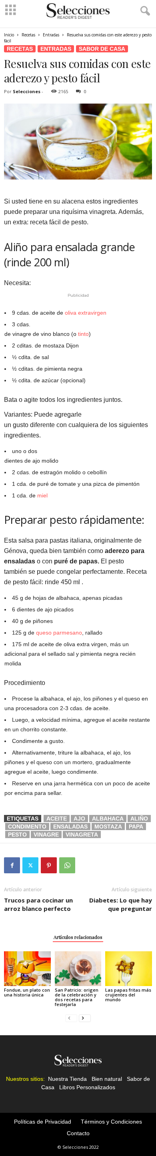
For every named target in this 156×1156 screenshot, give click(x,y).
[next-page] (85, 1018)
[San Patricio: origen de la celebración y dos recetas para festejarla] (78, 968)
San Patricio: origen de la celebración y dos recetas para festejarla (76, 997)
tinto (83, 334)
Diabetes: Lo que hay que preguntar (120, 904)
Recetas (28, 35)
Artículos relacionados (78, 937)
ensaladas (70, 826)
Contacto (78, 1133)
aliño (139, 818)
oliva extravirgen (85, 312)
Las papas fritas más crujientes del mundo (128, 994)
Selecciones (26, 91)
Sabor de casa (102, 49)
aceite (56, 818)
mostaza (108, 826)
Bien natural (107, 1079)
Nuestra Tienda (67, 1079)
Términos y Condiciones (111, 1121)
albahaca (108, 818)
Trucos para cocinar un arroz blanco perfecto (38, 904)
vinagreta (82, 834)
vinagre (46, 834)
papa (136, 826)
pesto (17, 834)
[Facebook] (12, 865)
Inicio (9, 35)
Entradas (51, 35)
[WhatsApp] (67, 865)
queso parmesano (59, 632)
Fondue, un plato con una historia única (27, 992)
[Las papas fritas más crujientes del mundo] (128, 968)
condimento (27, 826)
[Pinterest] (49, 865)
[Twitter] (30, 865)
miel (42, 495)
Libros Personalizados (87, 1087)
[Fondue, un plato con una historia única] (27, 968)
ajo (79, 818)
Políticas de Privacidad (42, 1121)
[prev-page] (71, 1018)
